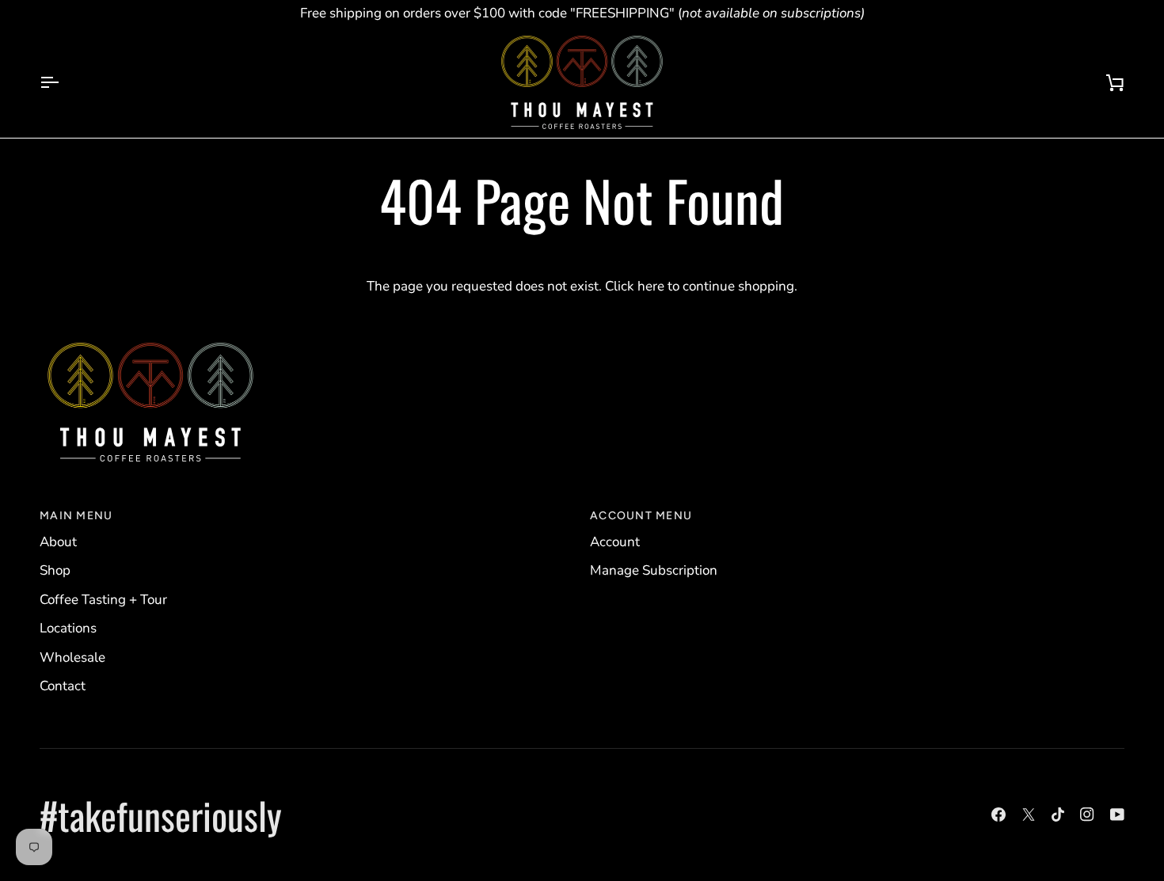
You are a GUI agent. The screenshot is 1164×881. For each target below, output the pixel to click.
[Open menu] (63, 82)
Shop (55, 570)
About (58, 542)
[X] (1028, 814)
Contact (63, 686)
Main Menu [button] (76, 515)
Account (615, 542)
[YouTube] (1117, 814)
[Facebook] (998, 814)
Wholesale (72, 657)
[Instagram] (1087, 814)
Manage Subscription (653, 570)
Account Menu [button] (641, 515)
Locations (68, 628)
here (650, 286)
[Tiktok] (1058, 814)
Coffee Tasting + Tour (103, 599)
